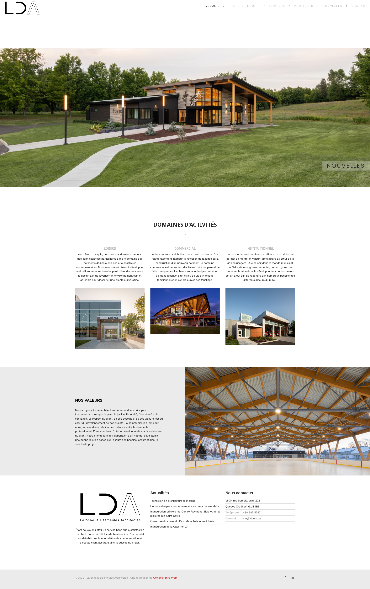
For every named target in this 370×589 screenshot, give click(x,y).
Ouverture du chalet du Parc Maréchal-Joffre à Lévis (182, 521)
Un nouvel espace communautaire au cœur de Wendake (184, 506)
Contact (359, 5)
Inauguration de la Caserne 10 (169, 526)
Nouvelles (332, 5)
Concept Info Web (165, 577)
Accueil (212, 5)
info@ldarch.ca (251, 518)
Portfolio (304, 5)
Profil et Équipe (244, 5)
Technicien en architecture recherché (172, 500)
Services (277, 5)
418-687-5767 (252, 512)
